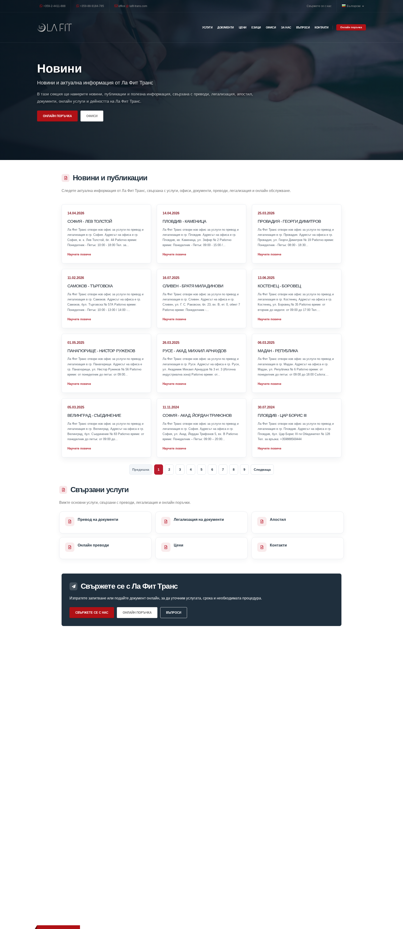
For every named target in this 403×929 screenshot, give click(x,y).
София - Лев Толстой (89, 221)
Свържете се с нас (319, 5)
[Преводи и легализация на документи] (54, 27)
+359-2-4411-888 (54, 5)
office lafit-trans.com (132, 5)
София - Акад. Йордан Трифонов (197, 415)
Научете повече (79, 254)
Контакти (321, 27)
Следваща (262, 469)
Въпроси (303, 27)
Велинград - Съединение (94, 415)
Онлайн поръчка (351, 27)
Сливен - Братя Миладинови (193, 285)
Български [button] (354, 5)
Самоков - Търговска (90, 285)
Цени (243, 27)
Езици (256, 27)
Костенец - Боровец (279, 285)
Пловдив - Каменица (184, 221)
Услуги (207, 27)
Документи (225, 27)
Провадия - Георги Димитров (289, 221)
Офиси (271, 27)
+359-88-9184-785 (91, 5)
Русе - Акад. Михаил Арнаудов (194, 350)
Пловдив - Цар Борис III (282, 415)
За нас (286, 27)
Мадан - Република (278, 350)
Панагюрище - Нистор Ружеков (101, 350)
